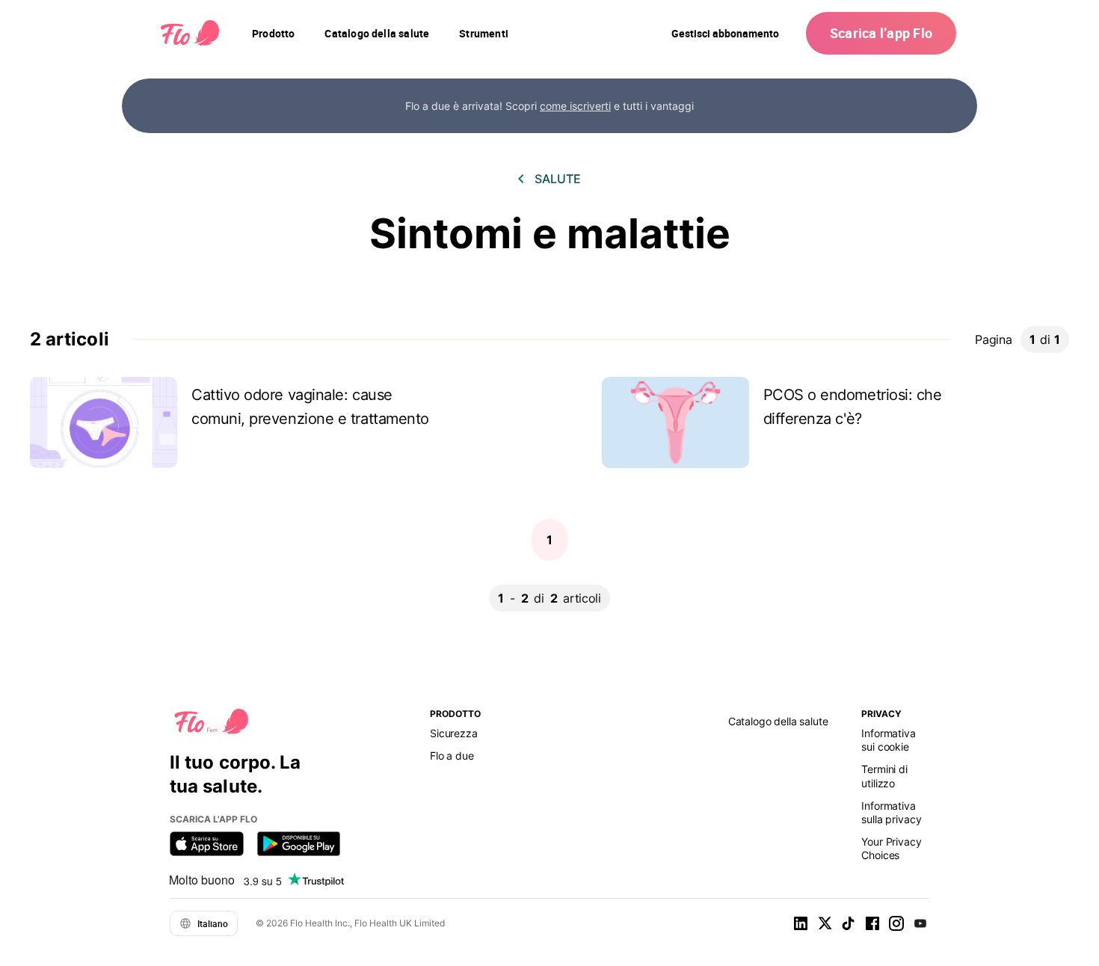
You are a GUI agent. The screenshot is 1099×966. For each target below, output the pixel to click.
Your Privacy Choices (891, 848)
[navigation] (273, 33)
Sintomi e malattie (549, 233)
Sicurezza (454, 733)
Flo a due (452, 755)
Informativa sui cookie (888, 740)
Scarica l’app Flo (881, 33)
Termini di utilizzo (884, 776)
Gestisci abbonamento (725, 33)
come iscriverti (575, 105)
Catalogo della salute (778, 721)
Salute (558, 178)
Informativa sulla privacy (891, 812)
